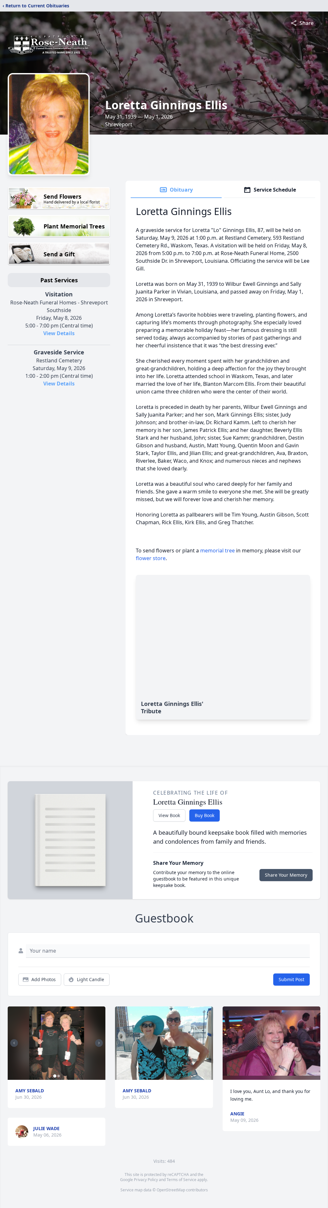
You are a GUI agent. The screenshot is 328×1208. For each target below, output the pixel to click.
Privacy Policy (146, 1179)
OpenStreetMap (171, 1190)
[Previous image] (14, 1043)
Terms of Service (181, 1179)
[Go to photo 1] (54, 1076)
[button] (56, 1043)
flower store (151, 558)
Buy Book (204, 815)
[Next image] (99, 1043)
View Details (59, 333)
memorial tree (217, 550)
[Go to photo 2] (58, 1076)
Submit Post (291, 979)
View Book (169, 815)
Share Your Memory (286, 875)
